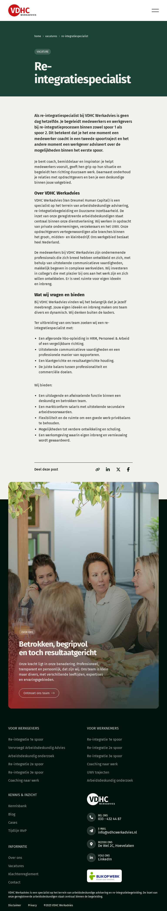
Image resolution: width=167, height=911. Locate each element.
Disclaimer (14, 905)
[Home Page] (22, 10)
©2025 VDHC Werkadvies (58, 905)
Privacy (32, 905)
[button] (155, 10)
